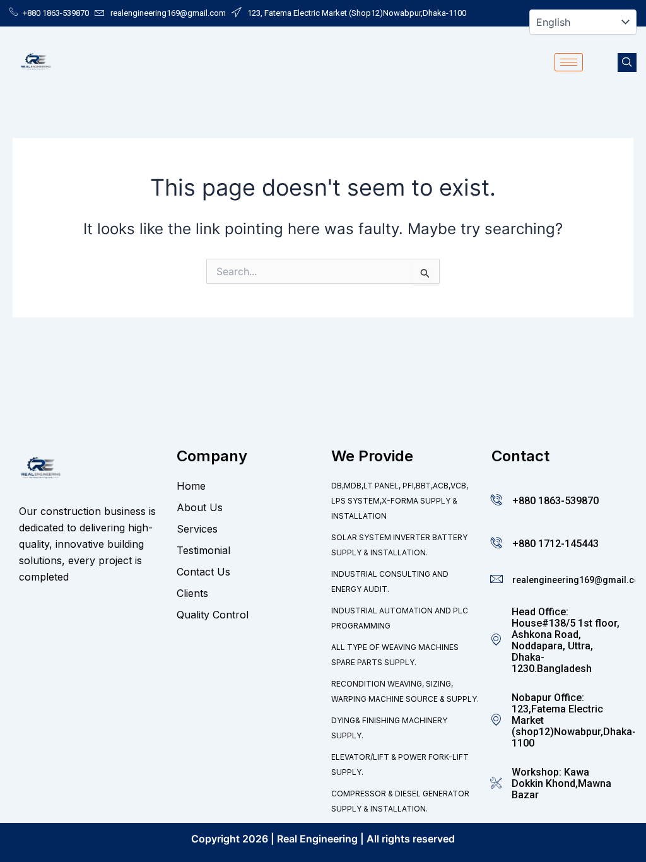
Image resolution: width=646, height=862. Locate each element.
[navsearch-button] (627, 62)
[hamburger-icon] (569, 62)
